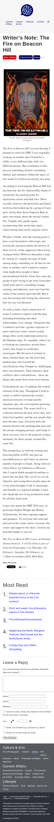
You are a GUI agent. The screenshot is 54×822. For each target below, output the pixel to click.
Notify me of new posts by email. (21, 732)
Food (23, 786)
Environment (40, 770)
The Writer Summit (21, 798)
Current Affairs (14, 766)
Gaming (31, 786)
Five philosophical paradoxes (25, 619)
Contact (40, 21)
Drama (37, 57)
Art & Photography (11, 752)
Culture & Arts (26, 57)
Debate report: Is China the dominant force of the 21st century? (24, 597)
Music (16, 758)
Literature (7, 758)
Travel (5, 789)
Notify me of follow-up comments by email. (25, 727)
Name (5, 696)
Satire (45, 758)
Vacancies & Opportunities (20, 797)
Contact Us (7, 798)
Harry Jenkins (9, 57)
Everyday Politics (22, 777)
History (43, 755)
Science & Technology (13, 774)
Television (7, 762)
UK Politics (7, 777)
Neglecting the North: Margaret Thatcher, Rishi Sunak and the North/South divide (26, 634)
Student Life (38, 774)
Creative (25, 752)
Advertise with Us (40, 797)
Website (6, 706)
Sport (27, 774)
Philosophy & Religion (31, 758)
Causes (28, 770)
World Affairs (38, 777)
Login (5, 797)
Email (5, 701)
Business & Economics (13, 770)
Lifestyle (9, 782)
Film (42, 752)
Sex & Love (42, 786)
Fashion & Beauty (10, 786)
